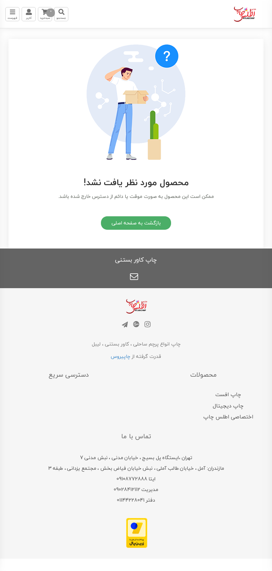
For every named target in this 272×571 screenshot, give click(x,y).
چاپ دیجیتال (228, 405)
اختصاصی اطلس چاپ (228, 416)
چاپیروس (120, 356)
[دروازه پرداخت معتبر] (136, 532)
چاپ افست (228, 394)
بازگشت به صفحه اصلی (136, 222)
